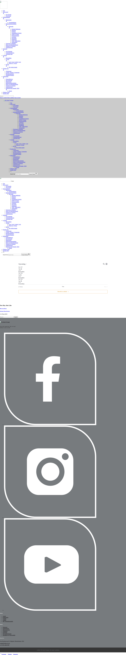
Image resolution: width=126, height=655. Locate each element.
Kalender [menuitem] (5, 49)
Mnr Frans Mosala (3, 308)
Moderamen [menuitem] (8, 20)
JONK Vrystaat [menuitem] (15, 34)
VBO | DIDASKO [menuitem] (16, 41)
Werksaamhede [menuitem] (6, 18)
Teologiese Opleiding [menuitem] (11, 43)
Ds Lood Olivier (21, 271)
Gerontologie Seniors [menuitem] (16, 33)
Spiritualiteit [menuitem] (14, 42)
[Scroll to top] (1, 653)
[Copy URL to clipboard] (4, 302)
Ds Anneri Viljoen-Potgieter (5, 311)
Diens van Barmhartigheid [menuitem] (12, 45)
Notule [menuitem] (10, 91)
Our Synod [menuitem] (8, 16)
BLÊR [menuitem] (7, 65)
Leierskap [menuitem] (14, 37)
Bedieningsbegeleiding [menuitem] (11, 24)
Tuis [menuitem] (4, 10)
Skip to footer (17, 97)
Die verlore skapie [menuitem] (13, 67)
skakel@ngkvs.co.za (5, 643)
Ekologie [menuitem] (14, 30)
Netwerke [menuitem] (11, 27)
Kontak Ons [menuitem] (6, 69)
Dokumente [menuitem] (5, 77)
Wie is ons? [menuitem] (5, 12)
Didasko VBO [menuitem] (6, 92)
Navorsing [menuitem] (14, 38)
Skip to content (3, 97)
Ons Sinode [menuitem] (8, 14)
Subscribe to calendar (62, 291)
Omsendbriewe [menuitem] (9, 79)
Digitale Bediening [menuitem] (16, 29)
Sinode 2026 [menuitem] (6, 93)
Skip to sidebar (10, 97)
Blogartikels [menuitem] (8, 58)
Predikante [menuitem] (14, 39)
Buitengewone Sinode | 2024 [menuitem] (12, 89)
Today (63, 286)
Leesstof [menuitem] (5, 56)
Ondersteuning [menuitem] (9, 47)
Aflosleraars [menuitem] (8, 71)
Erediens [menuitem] (14, 31)
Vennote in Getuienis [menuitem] (10, 46)
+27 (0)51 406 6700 (4, 645)
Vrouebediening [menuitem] (12, 22)
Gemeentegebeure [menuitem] (10, 52)
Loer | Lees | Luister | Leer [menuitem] (15, 62)
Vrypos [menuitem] (7, 60)
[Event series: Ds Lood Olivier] (21, 270)
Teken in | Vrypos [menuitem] (13, 63)
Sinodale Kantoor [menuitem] (10, 75)
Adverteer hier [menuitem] (9, 54)
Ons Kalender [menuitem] (9, 51)
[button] (11, 171)
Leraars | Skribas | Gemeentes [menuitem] (12, 72)
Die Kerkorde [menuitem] (9, 80)
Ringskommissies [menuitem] (10, 73)
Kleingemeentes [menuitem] (15, 35)
